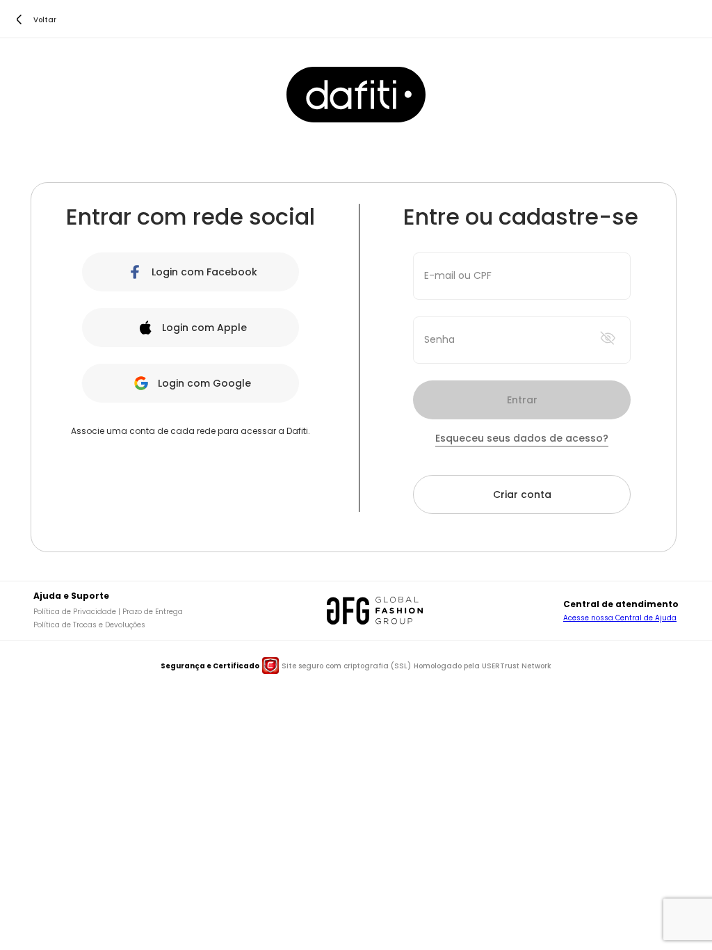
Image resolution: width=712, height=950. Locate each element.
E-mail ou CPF (458, 275)
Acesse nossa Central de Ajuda (620, 618)
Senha (439, 339)
